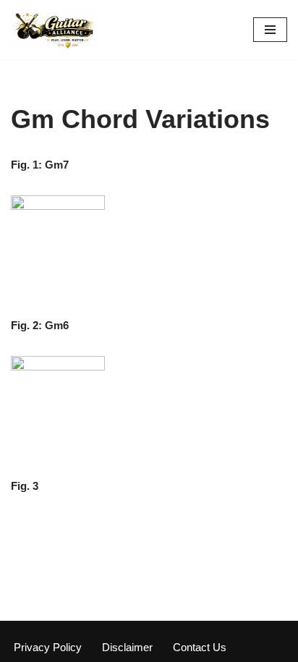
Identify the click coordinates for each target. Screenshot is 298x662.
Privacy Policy (48, 647)
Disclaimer (127, 647)
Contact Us (199, 647)
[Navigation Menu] (270, 29)
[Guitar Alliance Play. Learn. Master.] (54, 30)
